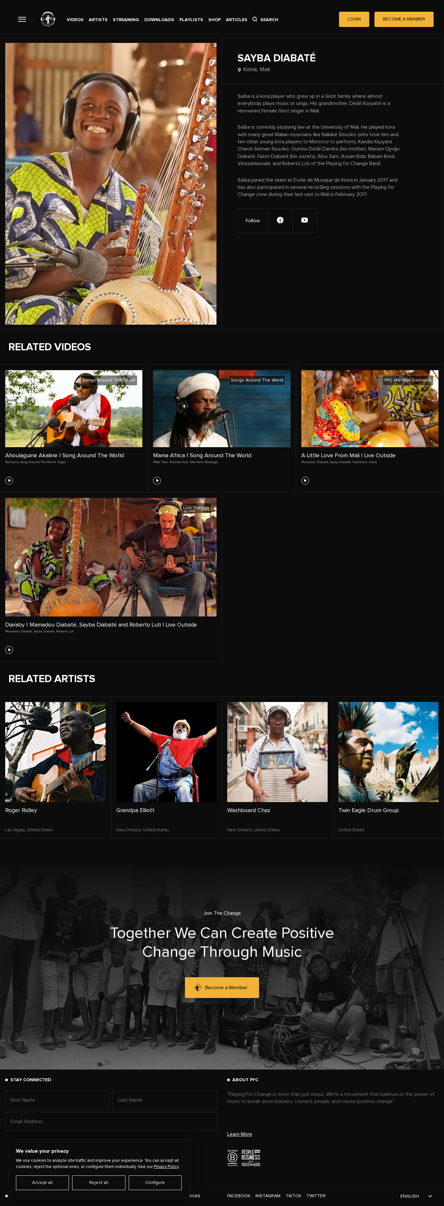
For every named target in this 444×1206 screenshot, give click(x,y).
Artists (98, 20)
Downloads (159, 20)
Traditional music (364, 462)
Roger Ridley (21, 810)
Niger (62, 462)
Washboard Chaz (248, 810)
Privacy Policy (166, 1167)
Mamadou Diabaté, (315, 462)
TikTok (293, 1196)
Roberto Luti (65, 631)
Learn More (239, 1134)
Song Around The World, (38, 462)
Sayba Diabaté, (340, 462)
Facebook (238, 1196)
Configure (155, 1183)
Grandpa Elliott (135, 810)
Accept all (42, 1183)
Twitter (316, 1196)
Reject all (98, 1183)
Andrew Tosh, (179, 462)
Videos (75, 20)
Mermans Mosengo (204, 462)
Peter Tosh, (160, 462)
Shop (214, 20)
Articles (236, 20)
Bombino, (12, 462)
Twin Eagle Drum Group (368, 810)
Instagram (268, 1196)
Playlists (191, 20)
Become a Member (226, 987)
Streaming (126, 20)
